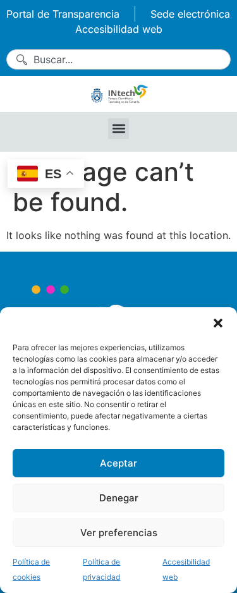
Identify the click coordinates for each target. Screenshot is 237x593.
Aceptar (118, 463)
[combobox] (118, 59)
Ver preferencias (118, 533)
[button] (218, 323)
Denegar (118, 498)
